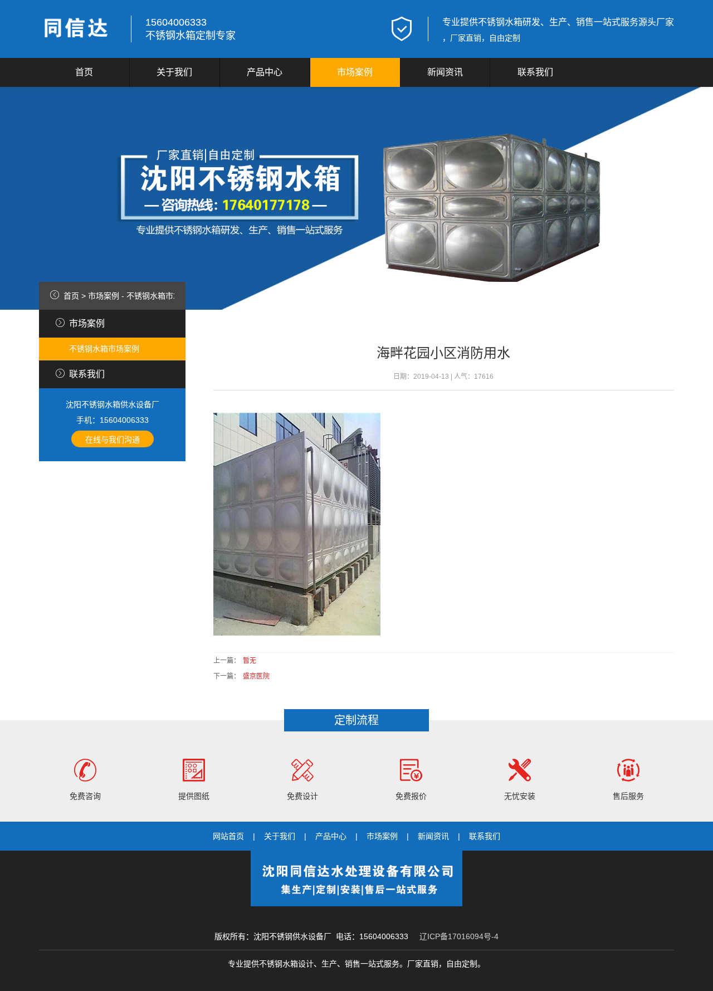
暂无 (249, 661)
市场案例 (355, 72)
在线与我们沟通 (112, 439)
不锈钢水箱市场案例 (161, 295)
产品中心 (264, 72)
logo (78, 29)
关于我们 (174, 72)
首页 (84, 72)
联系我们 (535, 72)
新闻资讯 (445, 72)
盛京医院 (256, 676)
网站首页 (228, 836)
